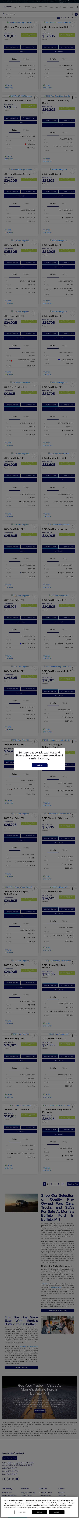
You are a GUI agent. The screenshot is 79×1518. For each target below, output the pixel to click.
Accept (56, 1512)
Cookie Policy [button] (25, 1507)
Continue (39, 765)
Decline (39, 1512)
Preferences (22, 1512)
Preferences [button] (66, 1507)
